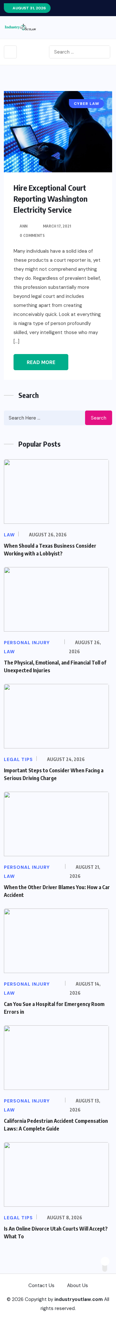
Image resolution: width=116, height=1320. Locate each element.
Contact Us (41, 1285)
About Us (77, 1285)
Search (98, 418)
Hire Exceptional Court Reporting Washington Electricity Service (51, 198)
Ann (23, 226)
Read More (41, 362)
